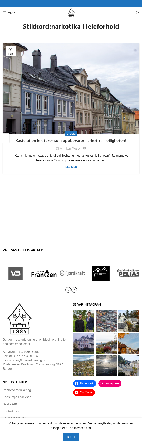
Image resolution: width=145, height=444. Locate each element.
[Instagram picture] (83, 321)
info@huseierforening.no (29, 360)
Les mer (71, 166)
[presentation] (68, 290)
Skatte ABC (10, 404)
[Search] (137, 13)
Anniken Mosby (70, 148)
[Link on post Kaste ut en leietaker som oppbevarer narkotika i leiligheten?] (71, 88)
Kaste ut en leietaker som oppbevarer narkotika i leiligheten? (71, 141)
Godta (71, 437)
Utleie (71, 133)
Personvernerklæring (17, 390)
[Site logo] (71, 12)
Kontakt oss (11, 411)
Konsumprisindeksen (17, 397)
